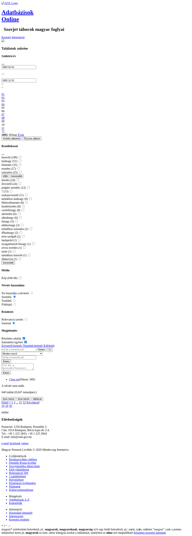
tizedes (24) (9, 180)
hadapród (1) (9, 240)
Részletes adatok (12, 338)
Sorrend (7, 323)
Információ (18, 37)
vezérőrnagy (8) (11, 210)
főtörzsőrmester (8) (13, 202)
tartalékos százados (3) (15, 229)
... (17, 402)
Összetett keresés (33, 345)
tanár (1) (7, 251)
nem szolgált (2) (11, 236)
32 (24, 402)
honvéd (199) (10, 157)
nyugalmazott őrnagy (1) (16, 244)
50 (10, 405)
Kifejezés (49, 345)
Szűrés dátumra (11, 138)
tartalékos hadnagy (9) (15, 198)
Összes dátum (32, 138)
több (5, 176)
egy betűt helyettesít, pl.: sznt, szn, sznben (123, 529)
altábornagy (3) (11, 225)
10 (3, 405)
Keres (41, 349)
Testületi (7, 300)
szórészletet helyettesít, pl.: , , (47, 529)
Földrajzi (7, 304)
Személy (7, 297)
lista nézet (23, 399)
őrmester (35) (10, 164)
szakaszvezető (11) (13, 195)
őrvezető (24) (10, 183)
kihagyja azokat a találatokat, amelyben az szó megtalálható (91, 532)
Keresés (6, 37)
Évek (21, 134)
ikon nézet (8, 399)
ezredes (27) (9, 168)
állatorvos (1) (10, 259)
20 (6, 405)
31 (20, 402)
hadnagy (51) (10, 161)
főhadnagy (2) (10, 232)
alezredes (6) (9, 213)
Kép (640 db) (10, 278)
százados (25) (10, 172)
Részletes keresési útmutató (150, 532)
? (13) (5, 191)
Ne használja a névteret (16, 293)
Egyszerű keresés (12, 345)
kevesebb (16, 176)
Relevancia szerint (13, 319)
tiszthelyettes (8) (11, 206)
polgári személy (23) (14, 187)
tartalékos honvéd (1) (14, 255)
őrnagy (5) (8, 221)
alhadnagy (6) (10, 217)
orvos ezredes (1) (12, 247)
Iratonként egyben (13, 342)
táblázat (37, 399)
